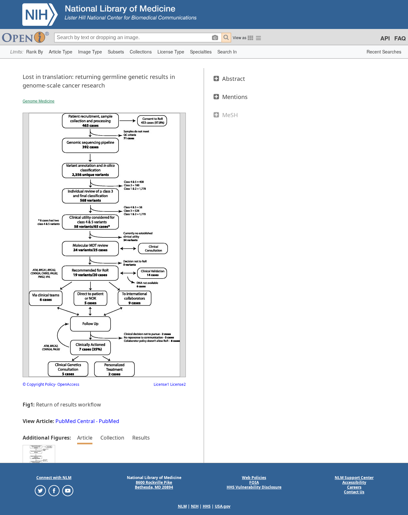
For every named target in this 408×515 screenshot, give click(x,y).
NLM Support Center (354, 477)
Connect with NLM (53, 477)
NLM (182, 506)
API (385, 38)
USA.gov (222, 506)
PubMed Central (75, 421)
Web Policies (254, 477)
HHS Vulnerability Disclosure (254, 487)
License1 (161, 384)
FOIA (254, 482)
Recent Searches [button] (384, 51)
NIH (195, 506)
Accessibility (354, 482)
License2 (177, 384)
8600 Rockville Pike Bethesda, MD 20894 (154, 485)
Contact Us (354, 492)
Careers (354, 487)
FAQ (400, 38)
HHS (207, 506)
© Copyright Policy (39, 384)
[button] (34, 51)
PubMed (109, 421)
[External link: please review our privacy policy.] (40, 490)
